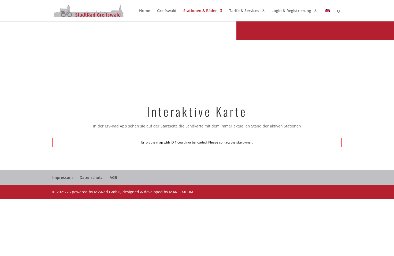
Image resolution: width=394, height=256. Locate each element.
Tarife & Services (244, 11)
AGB (113, 177)
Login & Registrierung (291, 11)
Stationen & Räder (200, 11)
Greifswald (166, 11)
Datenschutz (91, 177)
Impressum (62, 177)
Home (144, 11)
